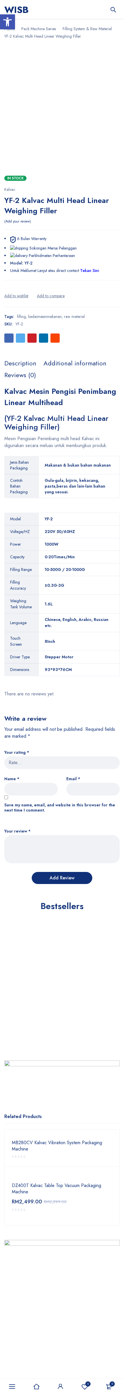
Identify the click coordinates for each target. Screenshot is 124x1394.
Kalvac (9, 189)
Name (11, 779)
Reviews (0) (20, 375)
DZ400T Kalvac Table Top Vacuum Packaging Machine (56, 1188)
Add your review (17, 221)
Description (20, 363)
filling (21, 316)
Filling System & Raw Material (87, 29)
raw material (74, 316)
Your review (17, 831)
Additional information (75, 363)
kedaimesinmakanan (45, 316)
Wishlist (88, 1384)
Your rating (16, 752)
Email (73, 779)
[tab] (20, 363)
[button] (7, 21)
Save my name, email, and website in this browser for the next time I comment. (59, 807)
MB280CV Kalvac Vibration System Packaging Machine (57, 1146)
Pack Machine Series (38, 29)
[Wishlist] (16, 296)
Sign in (60, 1386)
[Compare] (51, 295)
